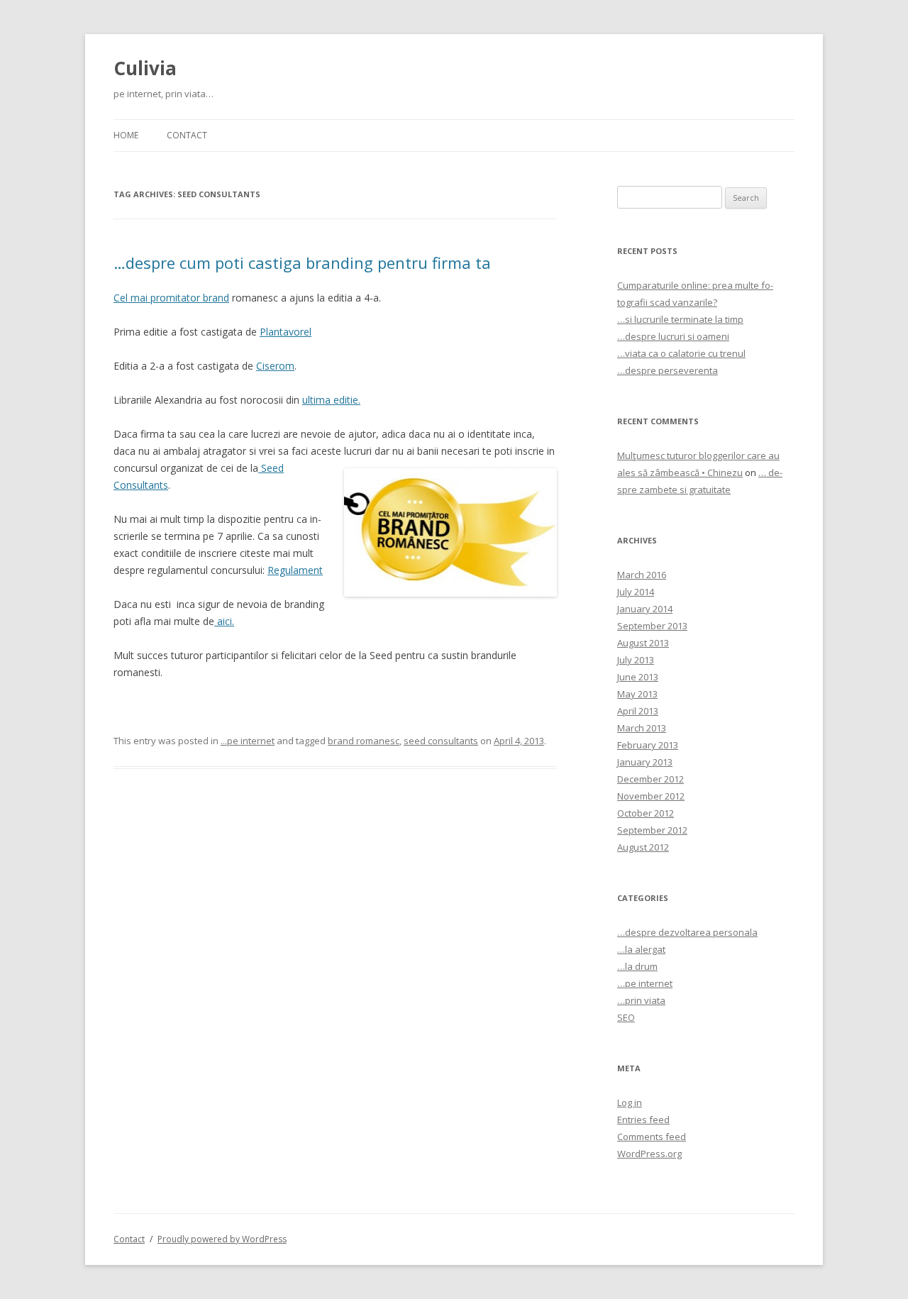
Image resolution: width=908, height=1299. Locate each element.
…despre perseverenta (667, 370)
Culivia (145, 68)
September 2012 (652, 830)
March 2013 (641, 728)
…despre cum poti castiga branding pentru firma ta (302, 262)
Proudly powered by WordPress (222, 1239)
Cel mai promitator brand (171, 297)
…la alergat (641, 949)
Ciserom (275, 365)
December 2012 (650, 779)
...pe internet (248, 740)
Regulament (295, 570)
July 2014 (635, 591)
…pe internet (644, 983)
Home (126, 135)
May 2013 (637, 693)
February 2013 (647, 745)
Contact (187, 135)
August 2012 (643, 847)
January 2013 (644, 762)
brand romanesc (363, 740)
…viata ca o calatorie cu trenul (681, 353)
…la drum (637, 966)
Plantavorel (285, 331)
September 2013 (652, 625)
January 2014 (644, 608)
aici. (224, 621)
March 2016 (641, 574)
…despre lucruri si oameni (673, 336)
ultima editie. (331, 400)
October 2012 (645, 813)
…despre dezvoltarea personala (687, 932)
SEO (626, 1017)
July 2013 (635, 659)
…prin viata (641, 1000)
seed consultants (441, 740)
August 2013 (643, 642)
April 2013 (637, 710)
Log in (629, 1102)
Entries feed (643, 1119)
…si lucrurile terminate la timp (680, 319)
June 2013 (637, 676)
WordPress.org (649, 1153)
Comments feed (651, 1136)
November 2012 (651, 796)
